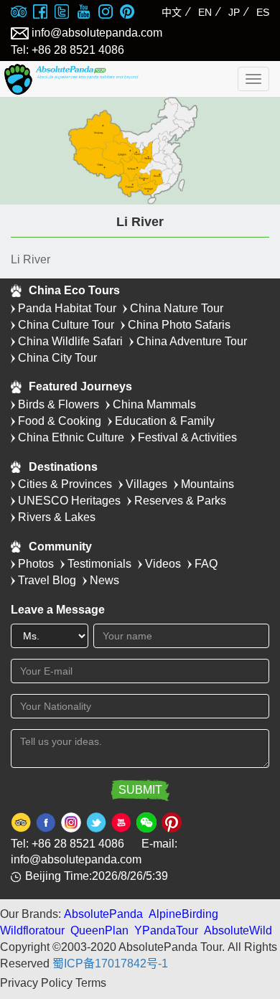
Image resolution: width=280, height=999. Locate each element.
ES (262, 12)
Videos (163, 564)
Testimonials (99, 564)
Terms (90, 983)
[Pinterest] (127, 12)
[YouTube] (83, 12)
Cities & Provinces (65, 484)
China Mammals (154, 404)
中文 (172, 12)
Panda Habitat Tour (67, 308)
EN (205, 12)
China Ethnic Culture (71, 437)
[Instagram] (105, 12)
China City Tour (57, 358)
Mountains (207, 484)
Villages (146, 484)
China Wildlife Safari (70, 341)
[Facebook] (40, 12)
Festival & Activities (187, 437)
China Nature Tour (176, 308)
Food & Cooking (59, 421)
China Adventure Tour (191, 341)
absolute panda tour (84, 79)
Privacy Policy (36, 983)
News (104, 580)
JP (234, 12)
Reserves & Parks (180, 500)
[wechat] (146, 821)
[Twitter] (62, 12)
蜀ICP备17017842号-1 (110, 963)
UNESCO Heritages (69, 500)
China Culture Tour (66, 325)
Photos (36, 564)
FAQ (206, 564)
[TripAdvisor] (19, 12)
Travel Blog (47, 580)
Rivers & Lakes (56, 517)
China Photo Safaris (179, 325)
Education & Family (165, 421)
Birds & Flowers (58, 404)
